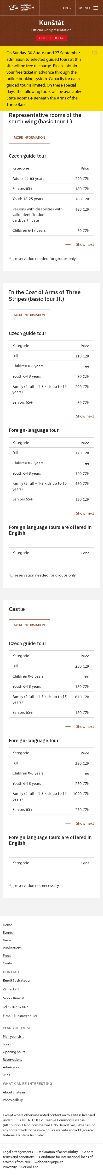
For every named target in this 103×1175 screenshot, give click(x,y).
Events (8, 932)
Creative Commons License (64, 1120)
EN (66, 8)
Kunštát (51, 22)
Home (7, 924)
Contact (9, 963)
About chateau (14, 1092)
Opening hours (14, 1051)
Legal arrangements (18, 1151)
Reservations (12, 1059)
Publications (12, 947)
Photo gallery (13, 1100)
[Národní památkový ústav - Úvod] (22, 8)
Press (7, 955)
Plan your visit (13, 1036)
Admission (11, 1067)
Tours (7, 1044)
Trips (6, 1074)
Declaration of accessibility (58, 1151)
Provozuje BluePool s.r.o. (21, 1166)
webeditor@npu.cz (49, 1161)
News (7, 940)
